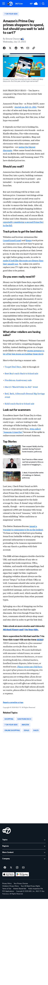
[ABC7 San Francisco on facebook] (4, 867)
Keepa (28, 240)
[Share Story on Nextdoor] (22, 48)
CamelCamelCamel (12, 240)
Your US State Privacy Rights (30, 886)
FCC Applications (8, 891)
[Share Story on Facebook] (4, 48)
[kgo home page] (6, 830)
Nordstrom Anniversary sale (18, 380)
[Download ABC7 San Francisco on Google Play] (22, 874)
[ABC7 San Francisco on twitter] (11, 867)
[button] (3, 3)
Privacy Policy (7, 883)
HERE (40, 639)
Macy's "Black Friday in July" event (21, 386)
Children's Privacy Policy (10, 886)
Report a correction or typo (13, 702)
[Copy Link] (33, 48)
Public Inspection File (35, 888)
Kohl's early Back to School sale (19, 403)
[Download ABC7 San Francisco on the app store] (8, 874)
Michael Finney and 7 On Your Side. (21, 629)
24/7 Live (19, 3)
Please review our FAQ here (29, 666)
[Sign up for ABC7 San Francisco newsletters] (23, 867)
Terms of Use (6, 888)
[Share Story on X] (10, 48)
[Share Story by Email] (28, 48)
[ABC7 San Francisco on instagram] (17, 867)
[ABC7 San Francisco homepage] (10, 4)
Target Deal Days (13, 366)
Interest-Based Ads (19, 888)
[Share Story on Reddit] (16, 48)
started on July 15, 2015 (25, 106)
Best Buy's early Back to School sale (21, 373)
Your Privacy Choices (21, 883)
